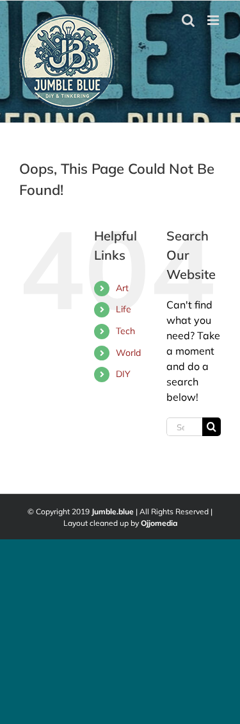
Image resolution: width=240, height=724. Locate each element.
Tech (125, 331)
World (128, 352)
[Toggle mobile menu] (214, 20)
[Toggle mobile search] (188, 20)
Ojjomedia (159, 523)
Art (122, 288)
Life (123, 309)
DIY (123, 374)
